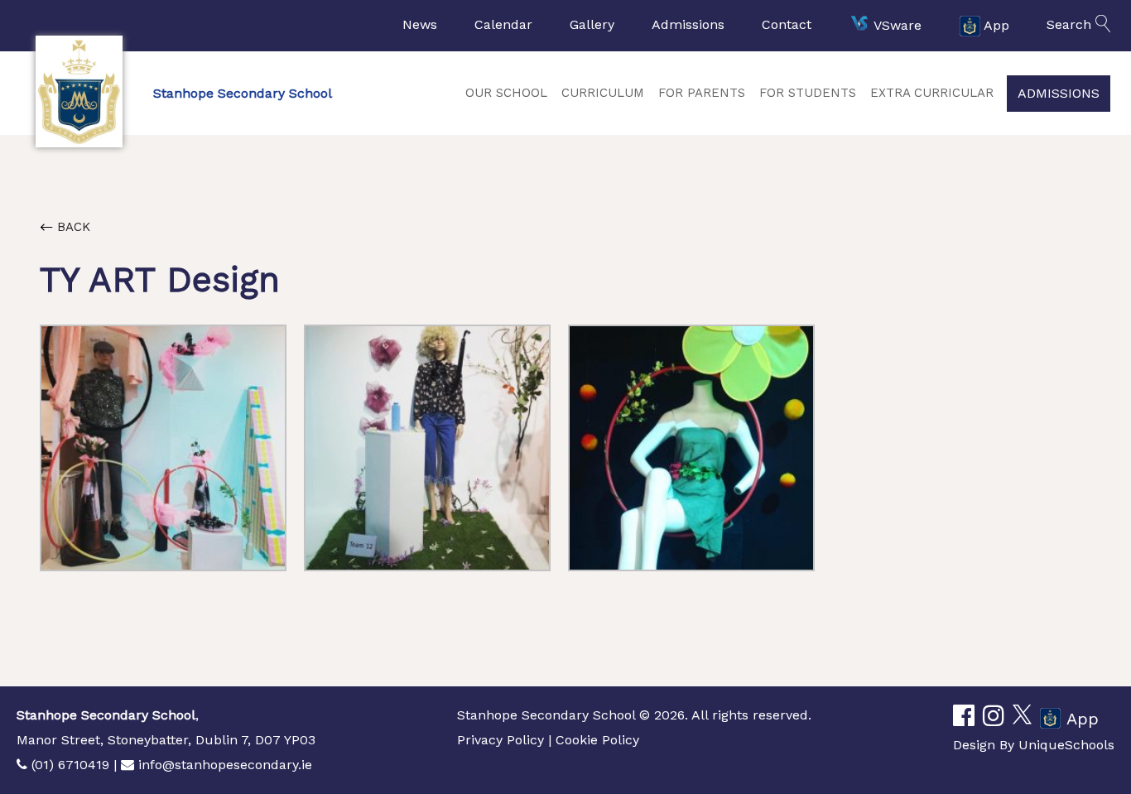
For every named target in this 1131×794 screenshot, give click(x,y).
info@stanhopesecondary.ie (225, 764)
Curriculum (602, 92)
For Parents (701, 92)
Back (71, 226)
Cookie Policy (597, 740)
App (996, 24)
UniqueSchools (1066, 745)
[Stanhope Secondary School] (79, 91)
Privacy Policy (500, 740)
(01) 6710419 (70, 764)
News (419, 24)
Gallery (592, 24)
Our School (506, 92)
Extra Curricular (932, 92)
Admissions (688, 24)
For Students (807, 92)
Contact (786, 24)
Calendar (503, 24)
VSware (898, 24)
